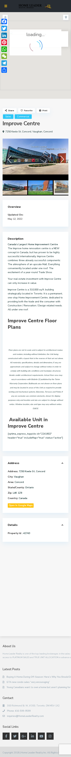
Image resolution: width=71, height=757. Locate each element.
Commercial (23, 116)
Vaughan (37, 131)
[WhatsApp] (4, 49)
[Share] (4, 70)
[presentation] (9, 159)
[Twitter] (4, 28)
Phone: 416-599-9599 (19, 710)
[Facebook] (4, 21)
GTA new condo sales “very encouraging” (28, 682)
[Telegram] (4, 63)
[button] (42, 57)
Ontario (29, 487)
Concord (48, 131)
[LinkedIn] (4, 35)
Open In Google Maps (21, 505)
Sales (8, 116)
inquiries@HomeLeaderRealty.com (25, 716)
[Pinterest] (4, 42)
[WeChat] (4, 56)
